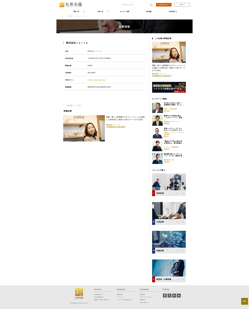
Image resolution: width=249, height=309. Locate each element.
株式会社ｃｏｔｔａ (82, 16)
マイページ (120, 297)
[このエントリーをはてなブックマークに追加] (174, 295)
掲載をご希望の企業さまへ (102, 299)
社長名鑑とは (98, 294)
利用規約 (142, 299)
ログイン (182, 4)
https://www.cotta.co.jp (97, 80)
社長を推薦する (99, 297)
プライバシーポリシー (146, 297)
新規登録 (164, 4)
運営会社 (142, 294)
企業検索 (70, 16)
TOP (61, 16)
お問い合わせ (144, 302)
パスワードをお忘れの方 (124, 299)
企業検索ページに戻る (74, 105)
